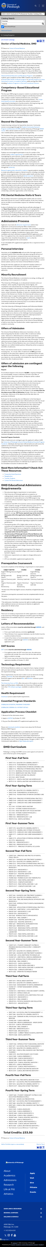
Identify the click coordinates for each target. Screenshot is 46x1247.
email (28, 238)
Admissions (10, 1180)
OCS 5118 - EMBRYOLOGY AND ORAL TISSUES (22, 773)
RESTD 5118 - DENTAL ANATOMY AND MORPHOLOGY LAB (26, 781)
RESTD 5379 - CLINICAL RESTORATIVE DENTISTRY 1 (24, 1071)
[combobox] (23, 14)
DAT (2, 649)
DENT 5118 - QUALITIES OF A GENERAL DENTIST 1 (24, 763)
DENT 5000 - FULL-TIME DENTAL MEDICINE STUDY (24, 1080)
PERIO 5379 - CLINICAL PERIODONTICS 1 (21, 1064)
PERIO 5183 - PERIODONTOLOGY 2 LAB (20, 844)
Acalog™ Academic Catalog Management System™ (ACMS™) (27, 1244)
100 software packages (15, 687)
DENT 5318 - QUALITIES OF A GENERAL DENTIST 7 (24, 983)
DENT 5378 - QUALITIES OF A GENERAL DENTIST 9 (24, 1048)
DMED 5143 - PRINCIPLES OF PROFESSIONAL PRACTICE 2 (25, 798)
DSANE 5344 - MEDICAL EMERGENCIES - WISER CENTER (25, 1022)
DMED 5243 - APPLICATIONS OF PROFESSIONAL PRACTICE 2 (26, 907)
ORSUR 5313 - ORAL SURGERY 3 (18, 999)
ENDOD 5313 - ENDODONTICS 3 (18, 997)
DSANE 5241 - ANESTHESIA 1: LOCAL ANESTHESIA (24, 909)
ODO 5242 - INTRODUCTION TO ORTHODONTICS (23, 915)
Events (33, 1192)
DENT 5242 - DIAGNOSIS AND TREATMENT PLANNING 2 (25, 895)
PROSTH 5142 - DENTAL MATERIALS (19, 819)
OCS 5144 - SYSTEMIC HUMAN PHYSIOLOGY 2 (22, 813)
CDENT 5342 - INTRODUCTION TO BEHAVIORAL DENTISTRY (26, 1044)
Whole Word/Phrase (9, 26)
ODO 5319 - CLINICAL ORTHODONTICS (20, 1024)
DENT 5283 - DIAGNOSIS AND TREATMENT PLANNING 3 (25, 953)
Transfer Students (9, 478)
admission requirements (23, 225)
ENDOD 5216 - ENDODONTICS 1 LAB (20, 872)
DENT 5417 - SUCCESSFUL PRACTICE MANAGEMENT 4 (25, 1082)
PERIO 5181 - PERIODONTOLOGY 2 (19, 842)
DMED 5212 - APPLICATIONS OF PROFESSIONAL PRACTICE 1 (26, 863)
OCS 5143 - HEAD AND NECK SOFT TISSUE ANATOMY (25, 811)
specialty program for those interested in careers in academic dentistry (23, 80)
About (7, 1170)
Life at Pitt (9, 1189)
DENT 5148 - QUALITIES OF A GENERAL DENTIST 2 (24, 790)
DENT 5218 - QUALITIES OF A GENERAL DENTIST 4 (24, 861)
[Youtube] (15, 1235)
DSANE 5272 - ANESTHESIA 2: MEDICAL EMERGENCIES (25, 957)
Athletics (8, 1193)
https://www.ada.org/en (26, 741)
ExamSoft (9, 676)
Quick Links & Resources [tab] (13, 1209)
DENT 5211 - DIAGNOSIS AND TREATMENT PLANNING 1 (25, 859)
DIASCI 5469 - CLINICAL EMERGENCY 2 (20, 1111)
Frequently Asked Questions (12, 474)
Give (32, 1183)
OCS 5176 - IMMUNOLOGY (17, 840)
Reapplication (8, 476)
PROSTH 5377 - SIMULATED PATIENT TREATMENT (24, 1086)
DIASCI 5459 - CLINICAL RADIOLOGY (19, 1109)
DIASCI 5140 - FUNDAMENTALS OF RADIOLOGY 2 (23, 792)
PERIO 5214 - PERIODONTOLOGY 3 (19, 876)
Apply (32, 1173)
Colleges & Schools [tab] (11, 1217)
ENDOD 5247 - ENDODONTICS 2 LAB (20, 911)
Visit (32, 1178)
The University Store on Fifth (9, 683)
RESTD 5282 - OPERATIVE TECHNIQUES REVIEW (23, 972)
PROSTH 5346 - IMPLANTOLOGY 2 (19, 1031)
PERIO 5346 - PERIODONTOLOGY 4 (19, 1029)
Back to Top (40, 1144)
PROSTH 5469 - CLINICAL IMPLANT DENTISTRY (22, 1124)
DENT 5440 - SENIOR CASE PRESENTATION (21, 1099)
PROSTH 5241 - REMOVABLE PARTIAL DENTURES (23, 928)
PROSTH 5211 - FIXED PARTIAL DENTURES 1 (22, 880)
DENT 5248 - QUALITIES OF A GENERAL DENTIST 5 (24, 897)
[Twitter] (5, 1235)
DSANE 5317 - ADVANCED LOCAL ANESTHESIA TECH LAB (26, 995)
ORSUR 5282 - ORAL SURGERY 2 (18, 961)
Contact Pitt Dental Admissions (13, 480)
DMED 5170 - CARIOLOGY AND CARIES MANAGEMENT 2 (25, 832)
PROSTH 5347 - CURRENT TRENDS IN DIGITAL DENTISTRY (26, 1033)
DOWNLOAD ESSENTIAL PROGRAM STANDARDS (15, 704)
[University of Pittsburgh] (14, 1160)
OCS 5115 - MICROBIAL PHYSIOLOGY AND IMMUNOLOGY (26, 771)
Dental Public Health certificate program (14, 79)
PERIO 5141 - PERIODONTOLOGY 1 (19, 815)
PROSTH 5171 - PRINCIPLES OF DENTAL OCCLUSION (24, 846)
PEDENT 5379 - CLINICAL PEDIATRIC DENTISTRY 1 (23, 1062)
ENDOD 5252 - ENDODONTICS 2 (18, 913)
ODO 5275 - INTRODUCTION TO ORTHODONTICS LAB (25, 959)
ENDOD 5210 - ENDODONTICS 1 (18, 870)
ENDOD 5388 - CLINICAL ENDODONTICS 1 (21, 1058)
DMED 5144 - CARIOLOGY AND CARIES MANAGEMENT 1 (25, 800)
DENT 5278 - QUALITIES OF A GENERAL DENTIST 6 (24, 951)
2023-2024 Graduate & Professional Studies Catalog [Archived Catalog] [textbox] (23, 14)
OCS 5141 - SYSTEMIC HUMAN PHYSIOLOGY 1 (22, 809)
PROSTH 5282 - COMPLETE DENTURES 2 (21, 969)
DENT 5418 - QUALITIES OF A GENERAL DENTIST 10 (24, 1084)
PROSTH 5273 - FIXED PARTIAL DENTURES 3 (22, 965)
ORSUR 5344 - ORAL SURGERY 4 (18, 1027)
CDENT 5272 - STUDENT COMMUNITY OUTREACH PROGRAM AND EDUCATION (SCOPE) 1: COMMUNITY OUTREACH (25, 947)
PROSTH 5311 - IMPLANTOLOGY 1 (19, 1003)
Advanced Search (6, 30)
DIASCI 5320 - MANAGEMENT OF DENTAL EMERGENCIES (26, 985)
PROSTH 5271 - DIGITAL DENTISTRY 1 (20, 963)
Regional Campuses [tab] (11, 1213)
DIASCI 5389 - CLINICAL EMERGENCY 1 (20, 1056)
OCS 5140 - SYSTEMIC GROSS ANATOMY (21, 806)
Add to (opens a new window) (12, 1144)
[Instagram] (9, 1235)
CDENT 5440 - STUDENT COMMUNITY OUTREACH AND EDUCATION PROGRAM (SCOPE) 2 (25, 1096)
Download (4, 697)
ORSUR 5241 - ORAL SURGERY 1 (18, 918)
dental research (28, 176)
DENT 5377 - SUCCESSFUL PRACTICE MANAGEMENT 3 (25, 1046)
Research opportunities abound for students (14, 170)
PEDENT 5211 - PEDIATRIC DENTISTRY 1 (21, 874)
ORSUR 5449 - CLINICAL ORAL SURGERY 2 (21, 1115)
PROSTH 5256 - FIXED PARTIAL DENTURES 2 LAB (23, 936)
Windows (30, 678)
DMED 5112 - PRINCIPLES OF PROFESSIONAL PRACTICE (25, 769)
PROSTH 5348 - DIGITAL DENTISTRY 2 (20, 1035)
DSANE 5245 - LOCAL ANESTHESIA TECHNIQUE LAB (24, 955)
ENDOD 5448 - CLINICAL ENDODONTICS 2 (21, 1113)
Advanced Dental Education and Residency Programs (17, 76)
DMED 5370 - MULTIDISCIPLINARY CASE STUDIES (23, 1054)
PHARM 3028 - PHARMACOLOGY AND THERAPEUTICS (25, 878)
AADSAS (38, 627)
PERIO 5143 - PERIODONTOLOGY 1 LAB (20, 817)
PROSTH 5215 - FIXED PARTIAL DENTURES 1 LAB (23, 884)
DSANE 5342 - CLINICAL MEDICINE (19, 1020)
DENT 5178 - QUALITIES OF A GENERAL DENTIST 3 (24, 828)
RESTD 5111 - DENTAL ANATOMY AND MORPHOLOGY (25, 779)
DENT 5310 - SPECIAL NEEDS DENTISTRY (21, 981)
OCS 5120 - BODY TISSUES (17, 777)
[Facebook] (12, 1235)
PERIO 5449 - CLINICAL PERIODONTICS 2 (21, 1119)
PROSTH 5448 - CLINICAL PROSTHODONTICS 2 (22, 1121)
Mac (23, 678)
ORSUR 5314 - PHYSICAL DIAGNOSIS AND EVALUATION (25, 1001)
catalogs (15, 1243)
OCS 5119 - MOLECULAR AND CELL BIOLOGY (22, 775)
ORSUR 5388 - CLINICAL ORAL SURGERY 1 (21, 1060)
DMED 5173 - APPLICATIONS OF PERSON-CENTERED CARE (26, 838)
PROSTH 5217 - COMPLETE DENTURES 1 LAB (22, 886)
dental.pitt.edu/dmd (14, 727)
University (12, 167)
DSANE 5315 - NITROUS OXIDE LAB (19, 993)
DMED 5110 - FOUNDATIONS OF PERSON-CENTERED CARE (26, 767)
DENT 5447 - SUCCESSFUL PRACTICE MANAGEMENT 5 (25, 1101)
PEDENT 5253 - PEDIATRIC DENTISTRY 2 (21, 922)
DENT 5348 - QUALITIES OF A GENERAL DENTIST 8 (24, 1014)
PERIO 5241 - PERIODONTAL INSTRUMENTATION (23, 924)
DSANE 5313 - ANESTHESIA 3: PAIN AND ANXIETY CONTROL (27, 991)
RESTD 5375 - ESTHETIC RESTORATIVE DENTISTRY (24, 1069)
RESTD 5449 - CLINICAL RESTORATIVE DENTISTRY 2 (24, 1126)
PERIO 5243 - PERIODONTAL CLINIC (19, 926)
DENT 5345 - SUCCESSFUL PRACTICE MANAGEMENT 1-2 (25, 1012)
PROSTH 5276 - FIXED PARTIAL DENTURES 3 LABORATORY (26, 967)
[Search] (43, 23)
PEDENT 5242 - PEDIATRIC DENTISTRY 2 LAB (22, 920)
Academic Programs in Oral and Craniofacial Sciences (23, 83)
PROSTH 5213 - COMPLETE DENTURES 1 (21, 882)
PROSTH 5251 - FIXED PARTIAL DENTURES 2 (22, 934)
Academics (9, 1175)
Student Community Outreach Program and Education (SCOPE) (20, 128)
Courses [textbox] (5, 21)
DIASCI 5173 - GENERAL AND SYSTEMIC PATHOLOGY (24, 830)
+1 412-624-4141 (10, 1230)
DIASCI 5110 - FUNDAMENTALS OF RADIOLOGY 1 (23, 765)
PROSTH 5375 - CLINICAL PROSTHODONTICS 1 (22, 1066)
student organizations (16, 154)
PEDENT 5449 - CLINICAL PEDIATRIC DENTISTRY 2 (23, 1117)
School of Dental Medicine (17, 48)
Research (9, 1184)
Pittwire (33, 1187)
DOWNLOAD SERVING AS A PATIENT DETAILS (14, 707)
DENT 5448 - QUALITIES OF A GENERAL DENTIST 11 (24, 1103)
